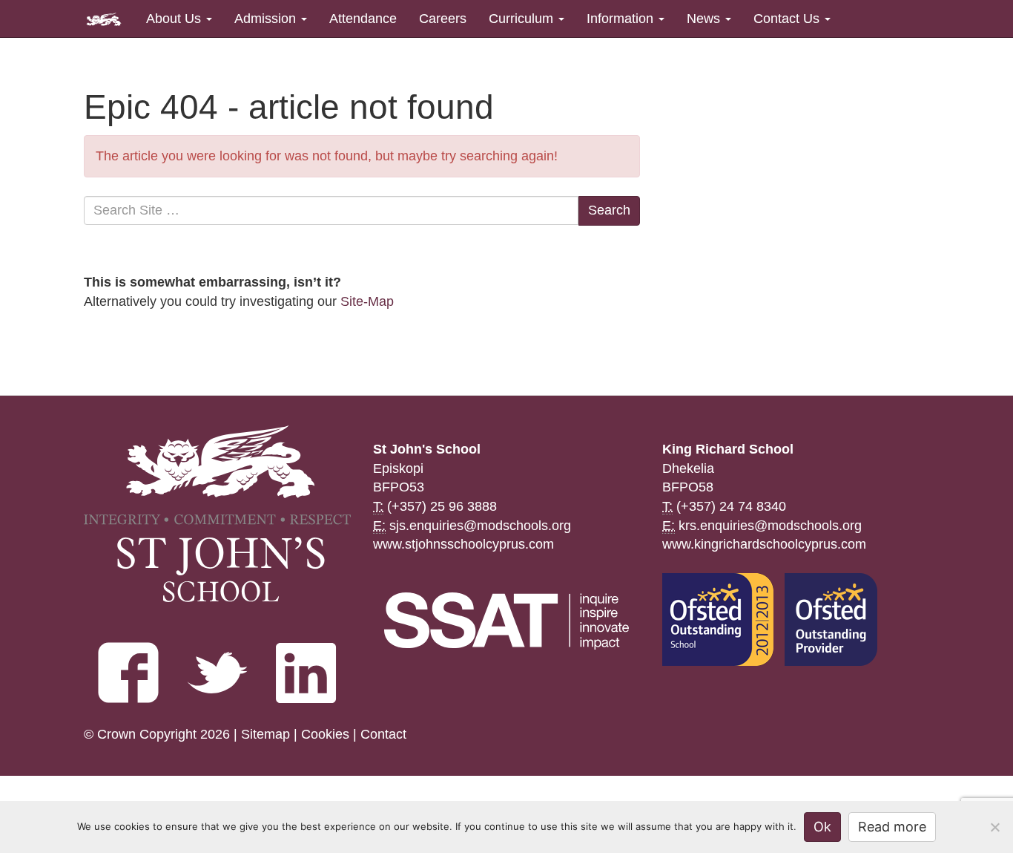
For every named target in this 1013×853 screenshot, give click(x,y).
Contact (383, 734)
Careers (442, 18)
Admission (267, 18)
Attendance (363, 18)
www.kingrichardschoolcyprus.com (764, 544)
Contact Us (788, 18)
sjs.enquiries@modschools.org (480, 525)
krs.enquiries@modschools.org (770, 525)
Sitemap (265, 734)
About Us (175, 18)
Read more (892, 826)
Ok (822, 826)
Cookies (325, 734)
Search (609, 210)
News (705, 18)
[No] (994, 827)
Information (622, 18)
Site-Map (367, 301)
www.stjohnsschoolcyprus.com (463, 544)
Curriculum (523, 18)
